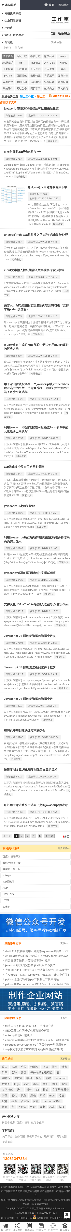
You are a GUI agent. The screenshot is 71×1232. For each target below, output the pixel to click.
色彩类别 (35, 82)
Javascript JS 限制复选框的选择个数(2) (30, 667)
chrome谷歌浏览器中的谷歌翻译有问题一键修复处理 (37, 1039)
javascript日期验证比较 (19, 506)
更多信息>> (64, 848)
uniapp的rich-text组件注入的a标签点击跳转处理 (36, 234)
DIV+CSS (49, 62)
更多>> (64, 943)
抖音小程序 (8, 1122)
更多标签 (65, 1058)
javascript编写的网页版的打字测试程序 (30, 572)
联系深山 (64, 33)
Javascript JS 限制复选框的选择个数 (28, 698)
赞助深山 (7, 1141)
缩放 (45, 1066)
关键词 (22, 1106)
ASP (21, 62)
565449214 (29, 1212)
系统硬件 (8, 88)
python (8, 75)
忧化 (23, 1095)
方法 (64, 1084)
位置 (36, 1101)
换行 (38, 1078)
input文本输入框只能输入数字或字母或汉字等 (34, 270)
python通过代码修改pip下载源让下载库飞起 (32, 979)
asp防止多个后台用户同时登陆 (24, 466)
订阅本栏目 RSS (61, 95)
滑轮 (42, 1095)
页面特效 (22, 75)
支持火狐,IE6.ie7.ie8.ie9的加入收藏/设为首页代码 (36, 604)
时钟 (29, 1089)
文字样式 (7, 1089)
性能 (33, 1106)
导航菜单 (49, 75)
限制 (55, 1066)
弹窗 (23, 1072)
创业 (55, 1084)
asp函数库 (8, 62)
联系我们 (49, 1136)
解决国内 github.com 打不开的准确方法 (29, 1025)
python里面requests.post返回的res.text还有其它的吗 (37, 984)
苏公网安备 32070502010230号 (53, 1218)
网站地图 (63, 4)
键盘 (64, 1066)
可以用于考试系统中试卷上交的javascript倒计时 (36, 805)
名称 (14, 1072)
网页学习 (35, 88)
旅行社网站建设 (14, 35)
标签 (45, 1089)
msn (52, 1095)
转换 (61, 1095)
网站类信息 (63, 89)
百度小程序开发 (22, 57)
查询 (45, 1084)
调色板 (6, 1078)
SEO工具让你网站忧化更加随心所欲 (27, 1030)
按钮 (4, 1106)
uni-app (63, 56)
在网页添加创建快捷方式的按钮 (24, 730)
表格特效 (35, 75)
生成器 (18, 1078)
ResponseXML (52, 1101)
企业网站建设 (13, 20)
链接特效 (49, 82)
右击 (52, 1106)
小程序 (9, 27)
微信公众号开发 (49, 57)
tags (17, 1084)
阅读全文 (52, 141)
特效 (4, 1095)
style (26, 1084)
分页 (23, 1066)
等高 (36, 1084)
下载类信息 (22, 70)
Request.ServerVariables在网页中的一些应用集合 (35, 1044)
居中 (19, 1089)
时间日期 (22, 82)
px (37, 1089)
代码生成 (49, 69)
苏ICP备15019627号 (21, 1218)
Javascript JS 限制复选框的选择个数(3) (30, 635)
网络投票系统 (13, 13)
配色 (4, 1101)
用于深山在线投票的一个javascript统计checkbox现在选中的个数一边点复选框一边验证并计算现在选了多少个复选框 (36, 388)
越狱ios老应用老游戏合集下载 (47, 187)
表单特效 (8, 82)
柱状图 (6, 1084)
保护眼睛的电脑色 (41, 1072)
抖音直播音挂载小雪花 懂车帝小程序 (27, 960)
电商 (63, 69)
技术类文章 (49, 89)
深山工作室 (27, 96)
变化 (14, 1095)
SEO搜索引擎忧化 (8, 70)
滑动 (4, 1072)
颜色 (33, 1095)
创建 (48, 1078)
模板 (61, 1106)
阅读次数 (10, 115)
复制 (42, 1106)
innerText (60, 1078)
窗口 (4, 1066)
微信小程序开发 (35, 57)
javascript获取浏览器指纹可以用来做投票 (31, 108)
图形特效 (63, 75)
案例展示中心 (34, 1136)
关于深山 (7, 1136)
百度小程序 (23, 1122)
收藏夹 (34, 1066)
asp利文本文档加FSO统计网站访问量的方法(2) (34, 1049)
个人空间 (35, 69)
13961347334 (15, 1159)
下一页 (49, 835)
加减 (14, 1066)
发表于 (32, 115)
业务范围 (20, 1136)
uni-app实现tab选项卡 (18, 1035)
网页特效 (63, 82)
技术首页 (8, 56)
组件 (14, 1101)
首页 (51, 4)
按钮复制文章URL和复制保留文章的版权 (30, 769)
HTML (63, 62)
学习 (29, 1078)
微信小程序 (37, 1122)
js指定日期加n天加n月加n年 (22, 151)
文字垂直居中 (60, 1089)
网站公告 (22, 88)
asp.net (35, 62)
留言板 (9, 42)
